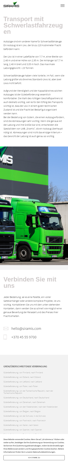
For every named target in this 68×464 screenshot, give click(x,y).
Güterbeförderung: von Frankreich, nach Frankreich (24, 420)
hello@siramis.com (26, 328)
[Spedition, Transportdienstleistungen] (11, 5)
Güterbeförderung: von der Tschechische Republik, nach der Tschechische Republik (28, 391)
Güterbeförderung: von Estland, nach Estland (22, 377)
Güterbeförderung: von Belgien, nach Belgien (22, 411)
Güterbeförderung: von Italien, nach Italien (20, 425)
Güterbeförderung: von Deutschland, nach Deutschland (26, 397)
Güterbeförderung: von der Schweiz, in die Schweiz (24, 416)
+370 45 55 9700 (24, 337)
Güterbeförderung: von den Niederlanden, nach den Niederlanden (30, 406)
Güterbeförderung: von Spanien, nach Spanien (22, 429)
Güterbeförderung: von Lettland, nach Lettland (22, 381)
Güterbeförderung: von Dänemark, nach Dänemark (24, 402)
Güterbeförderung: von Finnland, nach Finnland (23, 372)
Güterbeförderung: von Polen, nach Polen (20, 386)
